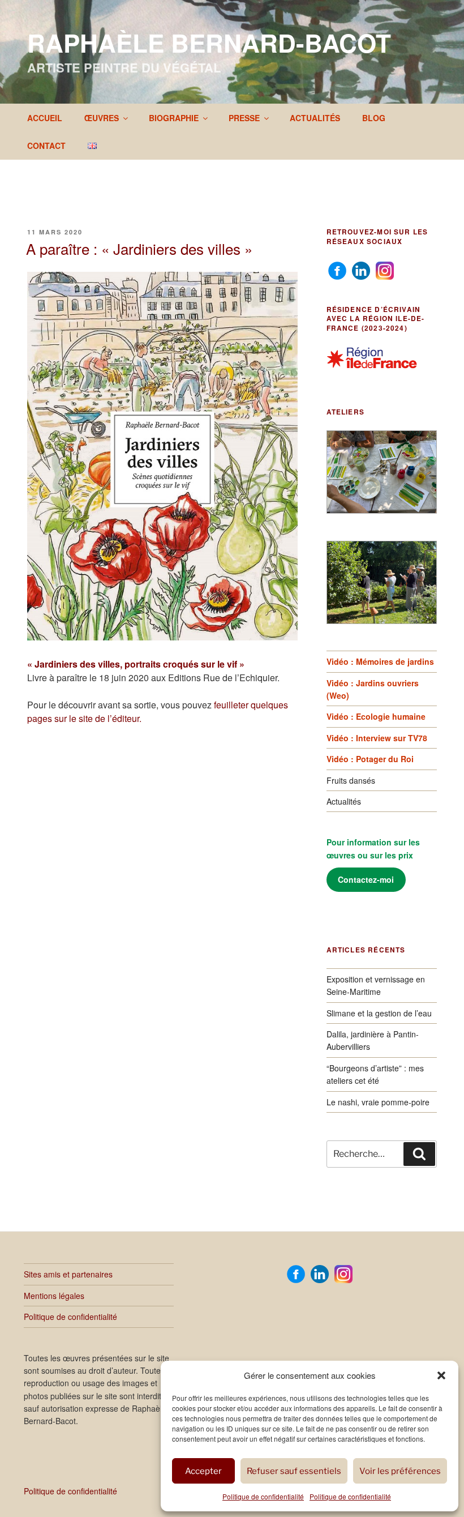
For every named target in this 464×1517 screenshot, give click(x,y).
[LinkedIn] (361, 269)
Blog (373, 117)
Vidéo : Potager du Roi (370, 758)
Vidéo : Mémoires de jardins (380, 661)
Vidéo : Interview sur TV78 (376, 737)
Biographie (174, 117)
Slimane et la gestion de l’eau (379, 1013)
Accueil (44, 117)
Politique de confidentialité (263, 1496)
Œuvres (101, 117)
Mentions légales (54, 1295)
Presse (244, 117)
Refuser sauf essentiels (294, 1471)
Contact (46, 145)
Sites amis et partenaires (68, 1274)
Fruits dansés (350, 780)
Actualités (315, 117)
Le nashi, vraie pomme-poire (377, 1102)
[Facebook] (337, 269)
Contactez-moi (366, 879)
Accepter (203, 1471)
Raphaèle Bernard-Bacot (209, 42)
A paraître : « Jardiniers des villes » (139, 248)
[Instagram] (385, 269)
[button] (441, 1375)
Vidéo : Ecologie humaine (376, 716)
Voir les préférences (400, 1471)
